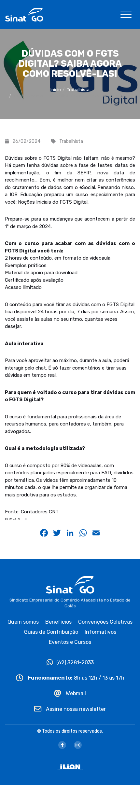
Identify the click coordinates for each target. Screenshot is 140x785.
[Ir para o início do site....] (24, 14)
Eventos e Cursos (70, 642)
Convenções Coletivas (105, 622)
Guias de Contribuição (51, 632)
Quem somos (23, 622)
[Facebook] (62, 745)
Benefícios (58, 622)
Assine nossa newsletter (75, 709)
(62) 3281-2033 (75, 662)
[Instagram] (78, 745)
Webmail (75, 693)
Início (55, 89)
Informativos (100, 632)
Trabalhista (78, 89)
